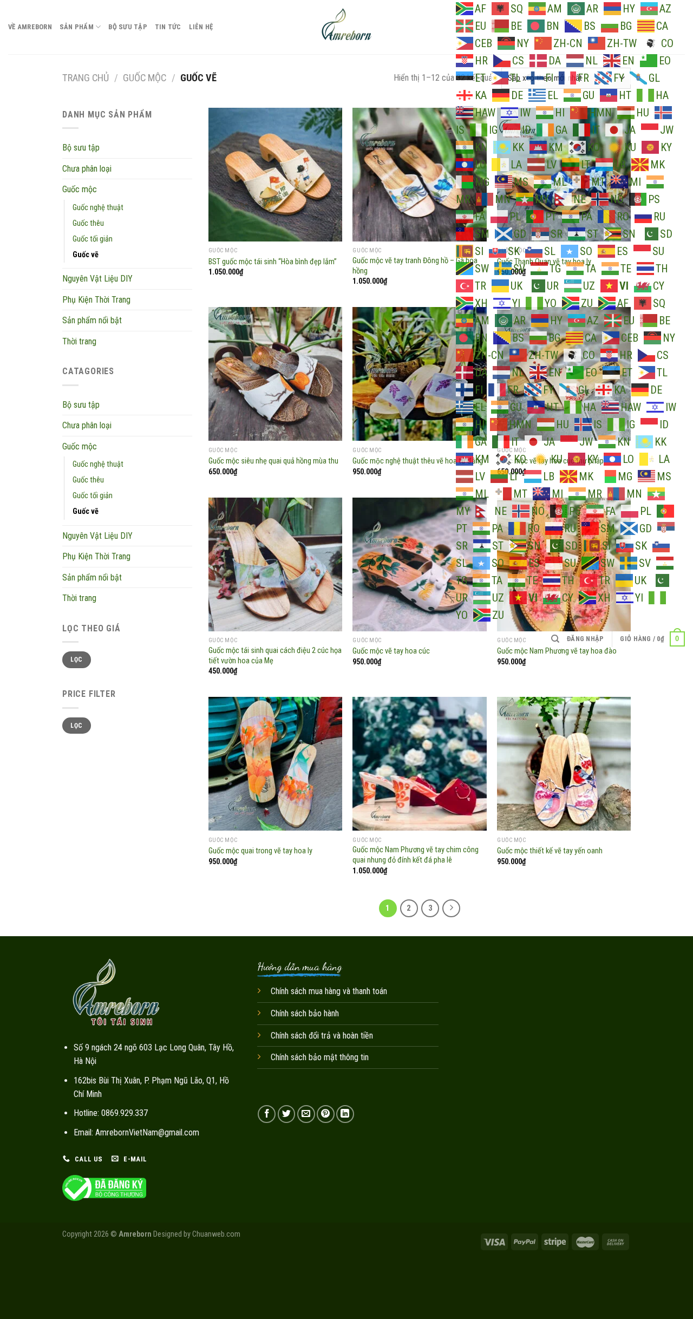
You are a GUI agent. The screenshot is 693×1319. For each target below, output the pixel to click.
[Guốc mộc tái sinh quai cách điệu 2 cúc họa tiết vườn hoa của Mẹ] (275, 564)
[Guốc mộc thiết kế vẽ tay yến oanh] (564, 764)
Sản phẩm (77, 27)
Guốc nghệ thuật (98, 207)
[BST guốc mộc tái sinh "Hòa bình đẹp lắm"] (275, 174)
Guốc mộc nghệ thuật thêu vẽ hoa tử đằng (417, 461)
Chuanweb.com (216, 1234)
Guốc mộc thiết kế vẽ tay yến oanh (550, 851)
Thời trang (79, 341)
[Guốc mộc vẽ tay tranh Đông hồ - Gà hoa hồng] (419, 174)
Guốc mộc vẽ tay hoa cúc (391, 651)
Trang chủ (85, 77)
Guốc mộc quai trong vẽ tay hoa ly (260, 851)
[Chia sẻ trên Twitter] (287, 1114)
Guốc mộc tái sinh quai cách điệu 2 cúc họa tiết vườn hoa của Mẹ (275, 655)
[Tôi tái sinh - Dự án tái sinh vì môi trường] (347, 27)
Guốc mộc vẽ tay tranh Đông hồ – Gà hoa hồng (415, 266)
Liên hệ (201, 27)
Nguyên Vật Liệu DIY (97, 278)
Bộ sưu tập (127, 27)
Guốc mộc (144, 77)
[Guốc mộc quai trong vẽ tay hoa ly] (275, 764)
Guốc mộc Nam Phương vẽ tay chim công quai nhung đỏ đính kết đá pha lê (415, 855)
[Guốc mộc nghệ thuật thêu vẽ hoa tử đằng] (419, 374)
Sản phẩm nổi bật (92, 320)
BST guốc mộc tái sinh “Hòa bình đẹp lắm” (272, 261)
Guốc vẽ (86, 254)
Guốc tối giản (93, 239)
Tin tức (168, 27)
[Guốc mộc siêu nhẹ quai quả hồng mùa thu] (275, 374)
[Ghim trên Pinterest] (326, 1114)
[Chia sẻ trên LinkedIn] (345, 1114)
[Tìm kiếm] (555, 639)
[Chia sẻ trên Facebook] (267, 1114)
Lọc (76, 659)
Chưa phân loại (87, 169)
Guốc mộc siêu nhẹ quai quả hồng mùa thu (273, 461)
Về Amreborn (30, 27)
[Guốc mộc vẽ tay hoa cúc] (419, 564)
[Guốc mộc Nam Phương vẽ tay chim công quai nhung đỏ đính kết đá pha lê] (419, 764)
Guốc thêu (88, 223)
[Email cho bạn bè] (306, 1114)
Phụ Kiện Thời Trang (96, 300)
